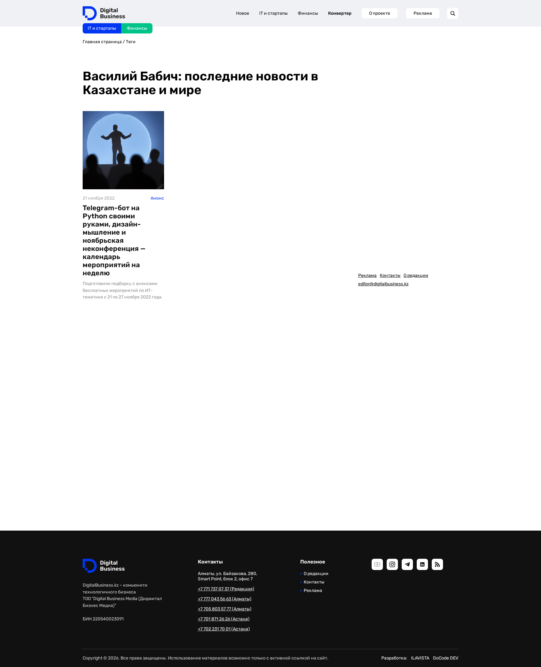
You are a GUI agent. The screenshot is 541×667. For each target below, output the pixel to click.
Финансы (137, 28)
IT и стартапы (102, 28)
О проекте (379, 13)
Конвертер (340, 13)
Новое (242, 13)
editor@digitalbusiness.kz (383, 284)
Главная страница (102, 41)
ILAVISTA (420, 658)
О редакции (416, 275)
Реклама (423, 13)
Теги (131, 41)
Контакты (390, 275)
